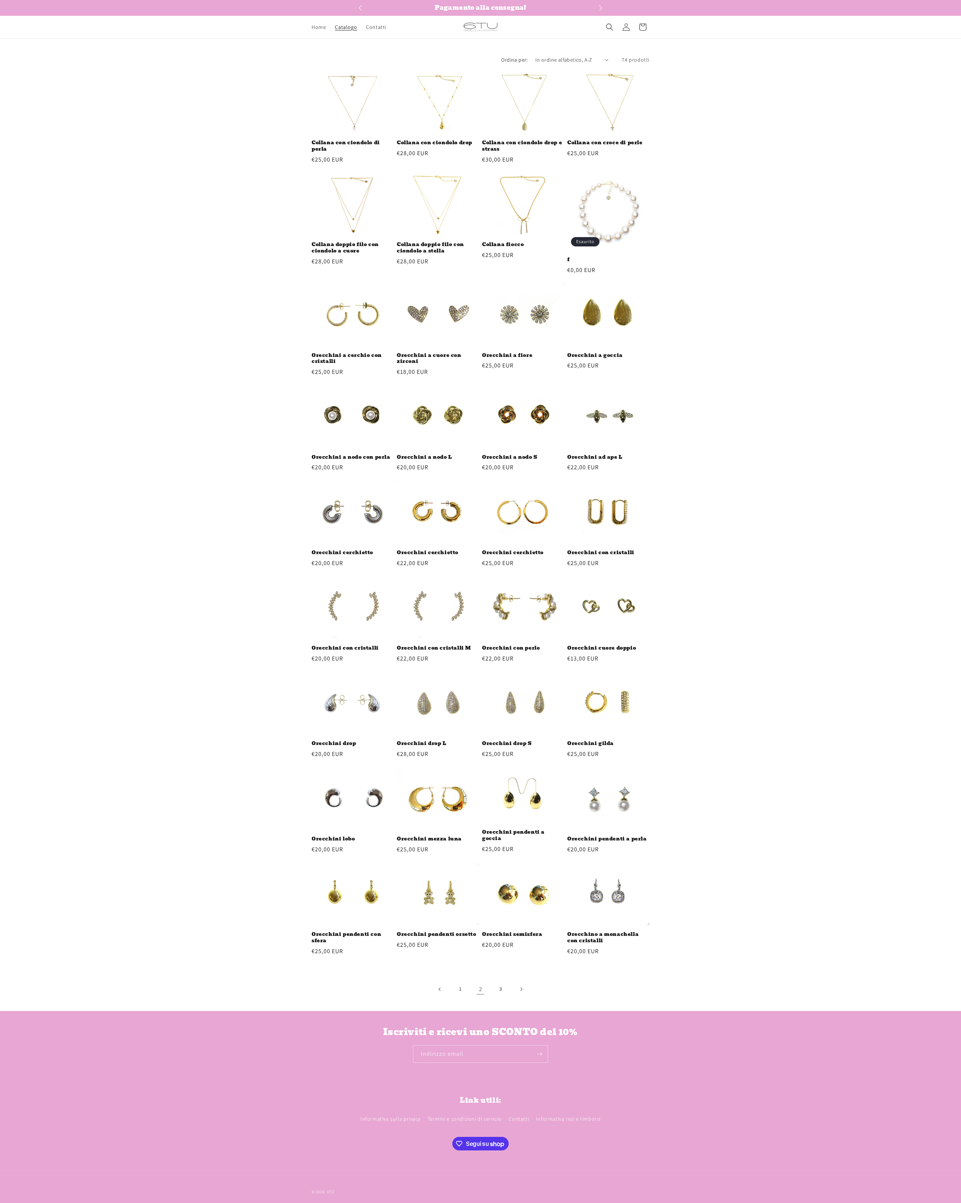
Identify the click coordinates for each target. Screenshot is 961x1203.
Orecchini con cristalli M (434, 648)
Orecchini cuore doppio (601, 648)
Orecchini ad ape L (594, 457)
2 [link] (480, 989)
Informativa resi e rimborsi (568, 1118)
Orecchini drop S (507, 744)
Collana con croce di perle (605, 143)
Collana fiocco (503, 245)
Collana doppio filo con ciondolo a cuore (345, 248)
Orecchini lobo (333, 839)
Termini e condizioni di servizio (465, 1118)
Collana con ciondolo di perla (346, 146)
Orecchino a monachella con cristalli (603, 937)
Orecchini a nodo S (510, 457)
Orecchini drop (334, 744)
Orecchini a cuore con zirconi (429, 358)
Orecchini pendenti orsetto (436, 934)
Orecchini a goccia (595, 355)
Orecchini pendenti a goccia (513, 835)
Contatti (519, 1118)
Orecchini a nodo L (424, 457)
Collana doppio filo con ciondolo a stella (430, 248)
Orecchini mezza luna (429, 839)
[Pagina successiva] (521, 989)
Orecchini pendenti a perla (607, 839)
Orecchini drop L (421, 744)
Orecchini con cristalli (600, 553)
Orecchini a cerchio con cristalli (347, 358)
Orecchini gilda (590, 744)
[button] (609, 27)
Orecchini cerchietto (342, 553)
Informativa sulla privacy (390, 1118)
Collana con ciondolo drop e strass (522, 146)
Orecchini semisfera (512, 934)
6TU (330, 1191)
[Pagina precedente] (440, 989)
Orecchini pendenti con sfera (346, 937)
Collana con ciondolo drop (434, 143)
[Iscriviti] (539, 1054)
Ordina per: (514, 59)
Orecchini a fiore (507, 355)
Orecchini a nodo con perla (351, 457)
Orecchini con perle (511, 648)
